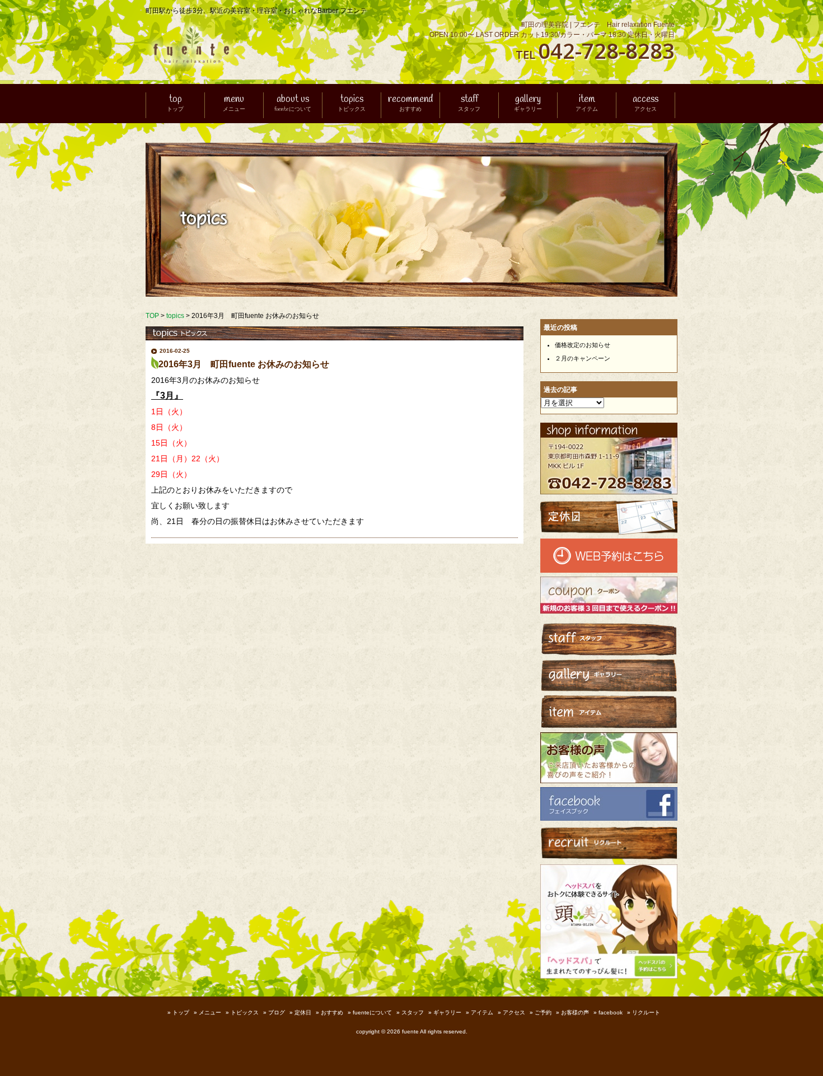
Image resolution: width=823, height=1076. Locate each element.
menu (234, 104)
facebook (610, 1012)
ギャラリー (447, 1012)
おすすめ (332, 1012)
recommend (410, 104)
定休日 (302, 1012)
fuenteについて (372, 1012)
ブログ (276, 1012)
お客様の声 (575, 1012)
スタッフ (412, 1012)
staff (469, 104)
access (645, 104)
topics (352, 104)
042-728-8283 (606, 50)
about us (292, 104)
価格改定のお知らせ (582, 344)
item (587, 104)
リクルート (646, 1012)
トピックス (245, 1012)
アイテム (482, 1012)
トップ (180, 1012)
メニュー (210, 1012)
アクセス (514, 1012)
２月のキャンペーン (582, 358)
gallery (528, 104)
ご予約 (543, 1012)
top (175, 104)
